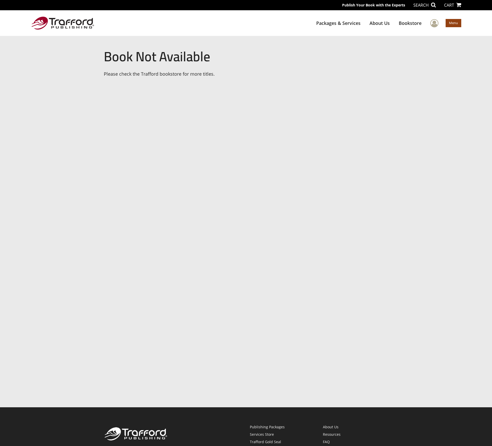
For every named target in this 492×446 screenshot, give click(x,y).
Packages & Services (338, 23)
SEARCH (421, 5)
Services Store (262, 434)
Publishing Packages (267, 426)
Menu (453, 23)
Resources (332, 434)
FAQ (326, 441)
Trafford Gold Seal (265, 441)
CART (449, 5)
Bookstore (410, 23)
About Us (380, 23)
